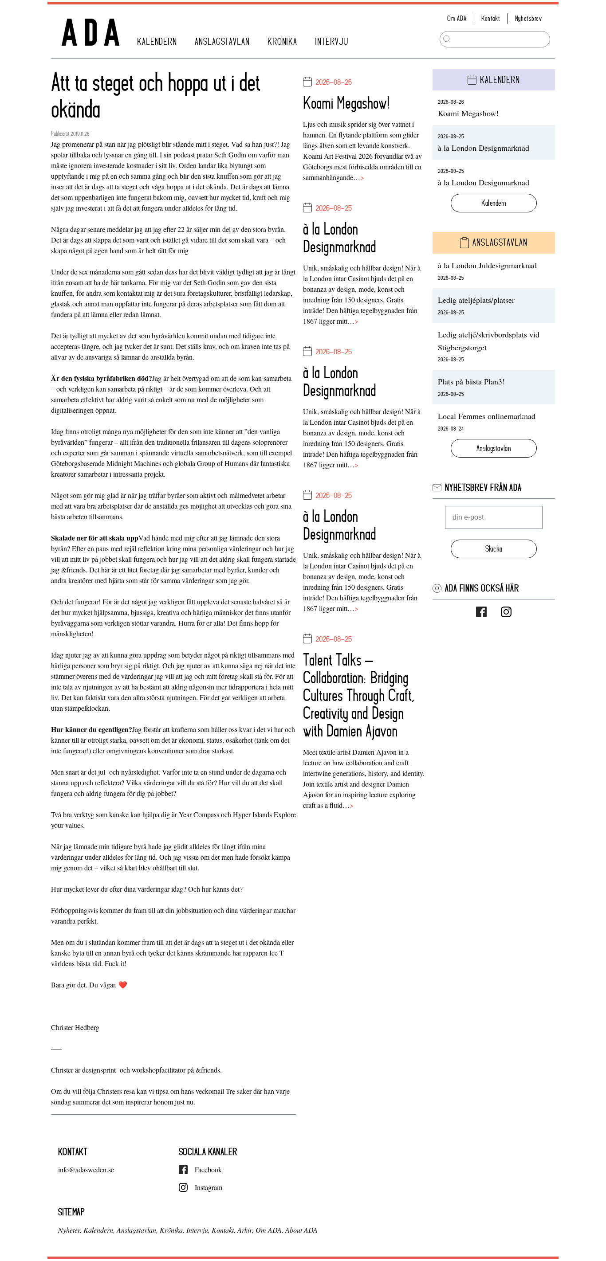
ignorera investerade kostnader (111, 165)
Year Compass (199, 814)
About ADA (301, 1229)
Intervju (331, 41)
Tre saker (239, 1091)
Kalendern (157, 41)
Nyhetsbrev (528, 18)
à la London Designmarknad (339, 237)
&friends (73, 569)
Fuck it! (114, 963)
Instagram (208, 1187)
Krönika (282, 41)
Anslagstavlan (222, 41)
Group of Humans (222, 463)
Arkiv (244, 1229)
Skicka (494, 548)
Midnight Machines (133, 463)
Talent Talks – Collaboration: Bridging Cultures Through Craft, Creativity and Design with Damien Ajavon (359, 695)
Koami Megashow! (346, 103)
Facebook (208, 1169)
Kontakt (490, 18)
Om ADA (456, 18)
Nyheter (69, 1229)
